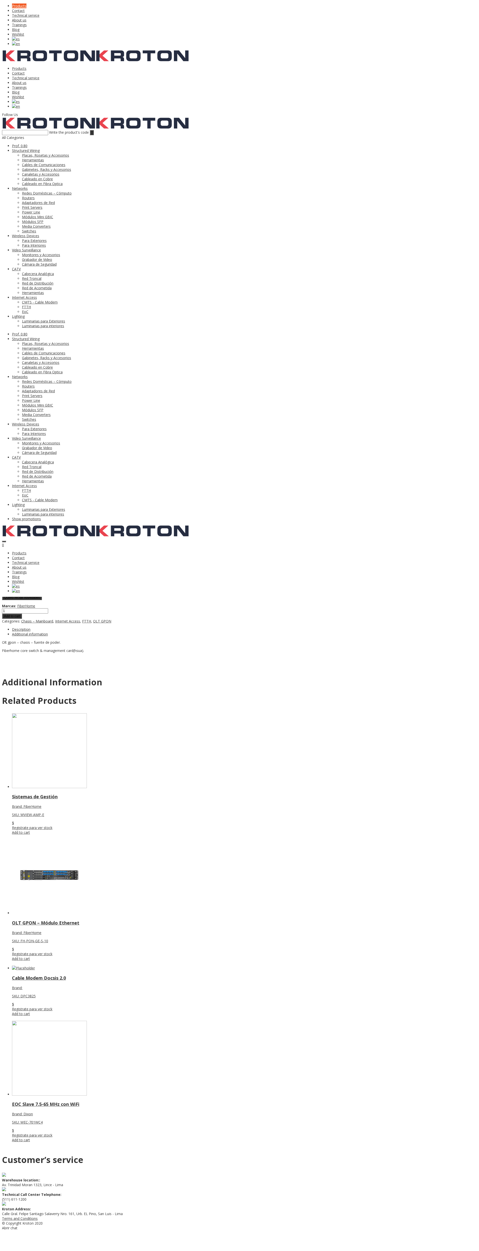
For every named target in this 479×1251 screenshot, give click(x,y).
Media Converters (36, 226)
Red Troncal (31, 278)
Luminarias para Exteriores (43, 321)
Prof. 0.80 (19, 145)
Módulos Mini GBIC (37, 216)
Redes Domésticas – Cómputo (47, 193)
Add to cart (12, 616)
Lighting (18, 316)
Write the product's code (69, 132)
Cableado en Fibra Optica (42, 183)
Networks (20, 188)
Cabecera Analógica (38, 273)
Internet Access (24, 297)
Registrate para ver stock (32, 827)
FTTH (26, 307)
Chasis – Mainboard (37, 621)
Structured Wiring (26, 150)
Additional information (30, 634)
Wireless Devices (25, 235)
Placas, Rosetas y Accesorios (45, 155)
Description (21, 629)
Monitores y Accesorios (41, 254)
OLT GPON (102, 621)
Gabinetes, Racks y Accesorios (46, 169)
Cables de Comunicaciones (43, 164)
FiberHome (26, 606)
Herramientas (33, 160)
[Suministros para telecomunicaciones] (49, 60)
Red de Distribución (37, 283)
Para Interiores (34, 245)
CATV (16, 269)
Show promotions (26, 519)
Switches (29, 231)
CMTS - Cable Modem (40, 302)
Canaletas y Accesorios (40, 174)
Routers (28, 198)
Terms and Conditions (20, 1218)
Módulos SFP (32, 221)
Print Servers (32, 207)
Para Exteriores (34, 240)
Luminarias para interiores (43, 325)
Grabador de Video (37, 259)
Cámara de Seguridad (39, 264)
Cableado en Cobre (37, 179)
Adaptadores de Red (38, 202)
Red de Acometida (37, 288)
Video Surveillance (26, 250)
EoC (25, 311)
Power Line (31, 212)
